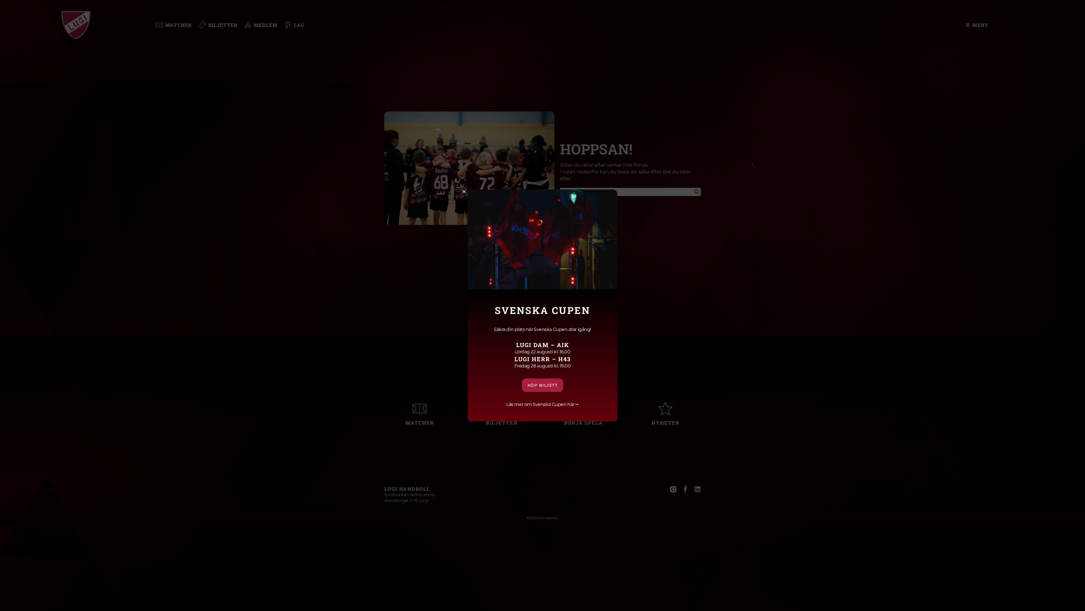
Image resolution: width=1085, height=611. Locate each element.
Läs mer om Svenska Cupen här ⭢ (542, 404)
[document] (542, 305)
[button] (464, 192)
